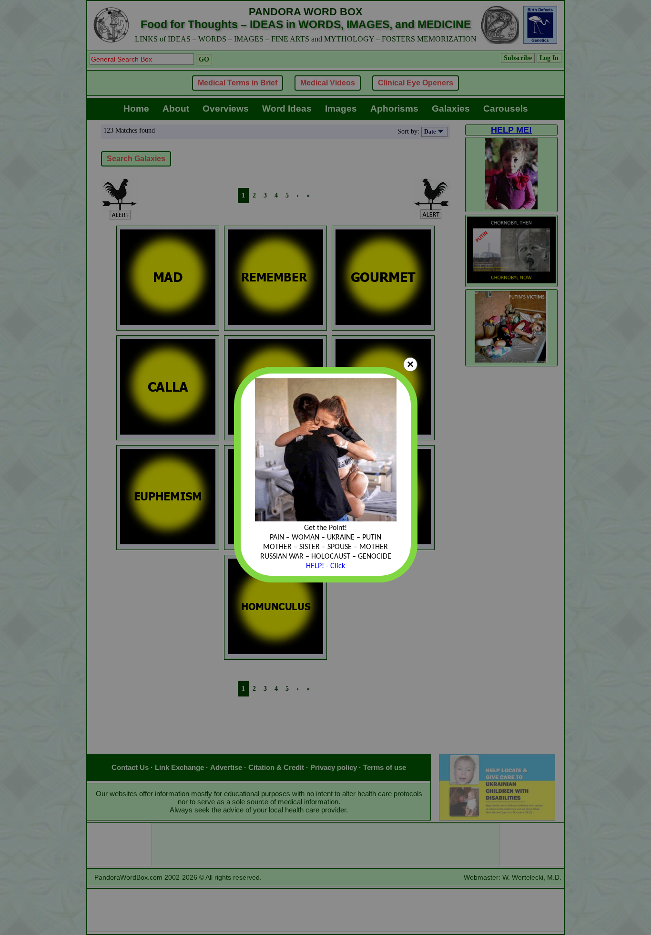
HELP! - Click (325, 566)
